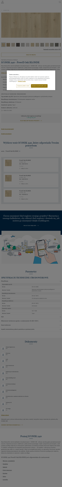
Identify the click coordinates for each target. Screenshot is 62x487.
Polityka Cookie (22, 81)
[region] (31, 80)
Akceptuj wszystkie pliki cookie (39, 85)
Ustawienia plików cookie (23, 85)
